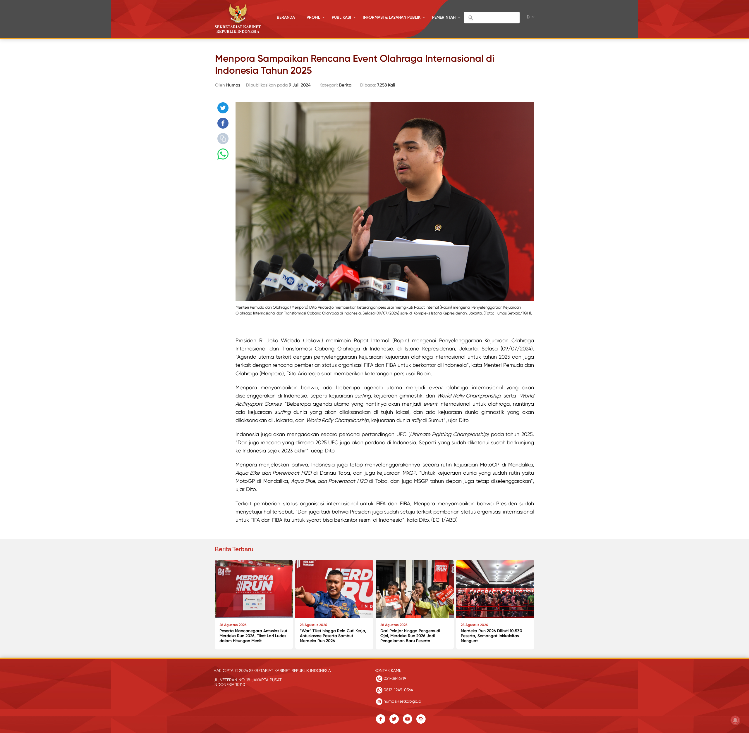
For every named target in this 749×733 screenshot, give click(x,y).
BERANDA (286, 17)
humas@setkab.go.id (401, 701)
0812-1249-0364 (397, 689)
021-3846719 (394, 678)
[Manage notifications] (735, 720)
